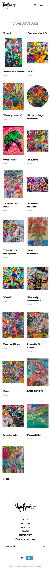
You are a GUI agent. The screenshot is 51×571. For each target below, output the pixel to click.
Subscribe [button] (25, 37)
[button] (48, 13)
